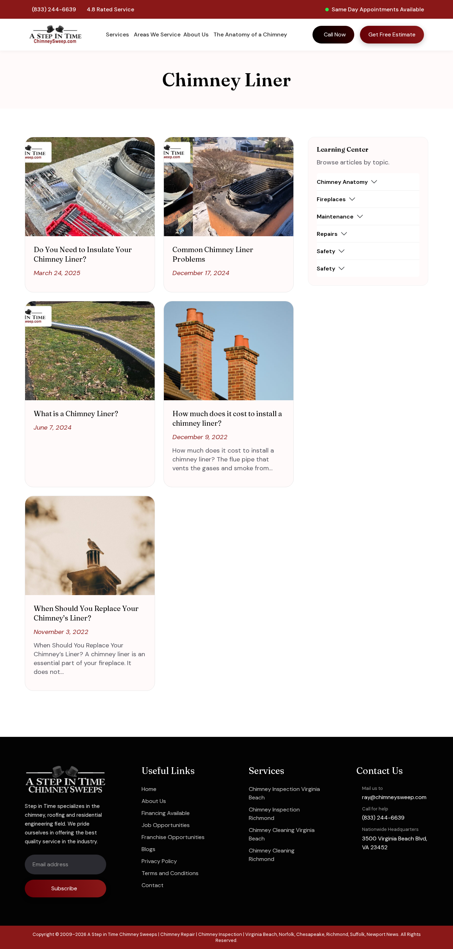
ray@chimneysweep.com (394, 797)
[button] (118, 34)
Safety (326, 251)
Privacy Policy (159, 861)
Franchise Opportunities (173, 837)
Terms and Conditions (170, 873)
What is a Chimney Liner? (76, 413)
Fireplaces (331, 199)
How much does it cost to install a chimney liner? (227, 418)
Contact (153, 885)
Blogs (148, 849)
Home (149, 789)
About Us (154, 801)
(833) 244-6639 (54, 9)
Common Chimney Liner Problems (212, 254)
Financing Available (166, 813)
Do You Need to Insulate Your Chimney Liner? (83, 254)
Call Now (335, 34)
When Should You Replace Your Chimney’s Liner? (86, 613)
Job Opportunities (166, 825)
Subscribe (64, 888)
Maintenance (335, 216)
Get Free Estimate (391, 34)
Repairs (327, 234)
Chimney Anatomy (342, 182)
